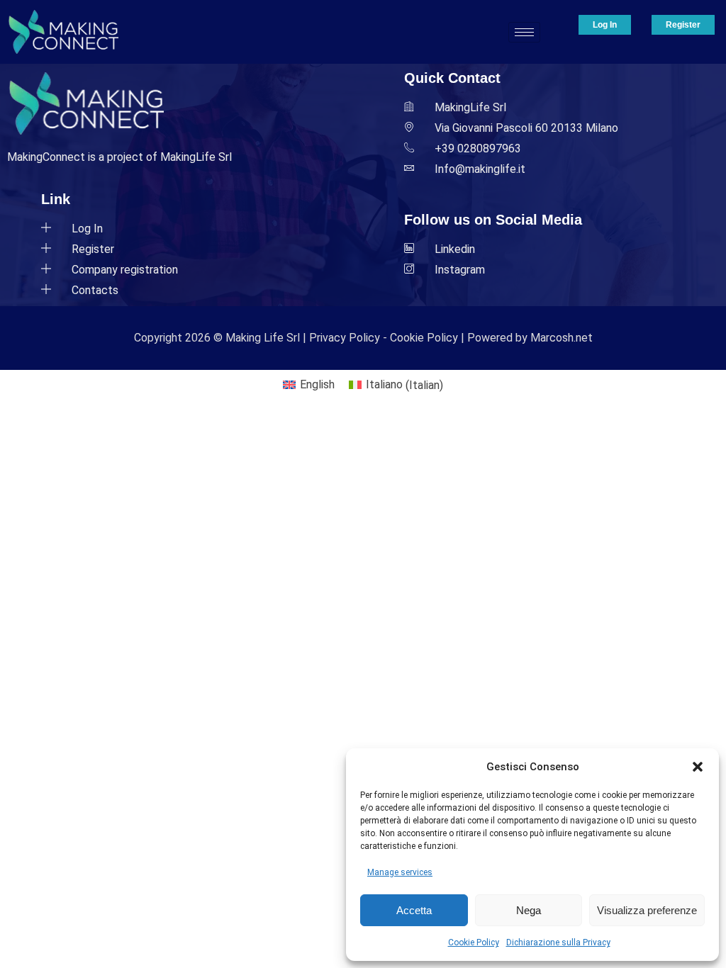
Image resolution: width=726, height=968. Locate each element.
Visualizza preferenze (647, 910)
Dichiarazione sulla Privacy (558, 942)
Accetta (414, 910)
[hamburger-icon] (524, 32)
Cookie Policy (473, 942)
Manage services (399, 872)
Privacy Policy (344, 337)
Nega (528, 910)
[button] (698, 767)
